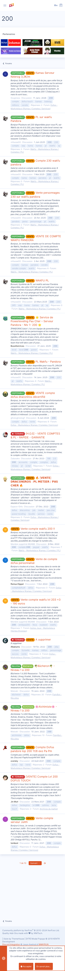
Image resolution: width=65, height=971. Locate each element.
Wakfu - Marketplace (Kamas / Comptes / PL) (32, 272)
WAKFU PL (30, 280)
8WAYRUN (43, 944)
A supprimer (32, 639)
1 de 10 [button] (23, 863)
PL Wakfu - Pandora (36, 361)
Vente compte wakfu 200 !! (33, 528)
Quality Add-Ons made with (15, 933)
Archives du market (49, 809)
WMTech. (38, 933)
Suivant (34, 863)
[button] (5, 5)
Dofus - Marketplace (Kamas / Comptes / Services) (34, 425)
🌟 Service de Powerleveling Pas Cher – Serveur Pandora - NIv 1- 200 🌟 (32, 321)
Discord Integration (11, 944)
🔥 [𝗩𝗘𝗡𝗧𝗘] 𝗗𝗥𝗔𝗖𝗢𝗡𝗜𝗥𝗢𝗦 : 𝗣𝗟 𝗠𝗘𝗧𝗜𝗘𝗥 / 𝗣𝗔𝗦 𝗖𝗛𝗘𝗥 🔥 (34, 481)
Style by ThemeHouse (14, 938)
